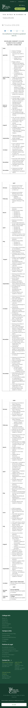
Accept (14, 704)
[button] (13, 1)
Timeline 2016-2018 (11, 25)
